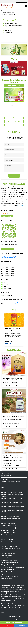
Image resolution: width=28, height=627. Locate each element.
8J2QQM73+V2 (5, 256)
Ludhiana (17, 304)
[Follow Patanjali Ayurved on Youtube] (19, 619)
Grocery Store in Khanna (14, 605)
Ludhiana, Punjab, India (7, 257)
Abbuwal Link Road (6, 475)
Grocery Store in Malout (14, 609)
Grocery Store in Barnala (13, 589)
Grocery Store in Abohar (7, 587)
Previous (2, 102)
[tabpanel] (14, 49)
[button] (14, 68)
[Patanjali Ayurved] (7, 6)
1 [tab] (10, 53)
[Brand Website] (21, 619)
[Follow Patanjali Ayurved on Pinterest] (14, 619)
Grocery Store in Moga (16, 611)
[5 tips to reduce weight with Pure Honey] (14, 320)
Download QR (7, 249)
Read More (8, 343)
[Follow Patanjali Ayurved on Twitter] (12, 619)
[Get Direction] (14, 257)
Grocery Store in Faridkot (11, 595)
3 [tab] (15, 53)
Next (25, 102)
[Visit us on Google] (9, 619)
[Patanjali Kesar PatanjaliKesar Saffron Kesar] (14, 364)
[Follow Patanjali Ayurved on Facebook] (7, 619)
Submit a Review (7, 216)
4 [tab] (17, 53)
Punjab (17, 302)
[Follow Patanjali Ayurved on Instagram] (16, 619)
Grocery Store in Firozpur (12, 598)
